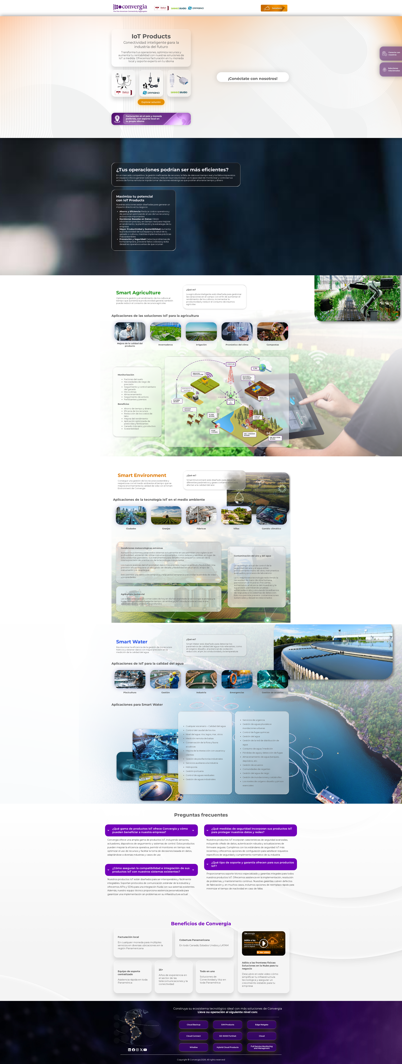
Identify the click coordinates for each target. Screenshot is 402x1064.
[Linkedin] (129, 1049)
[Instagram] (137, 1049)
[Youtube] (145, 1049)
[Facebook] (133, 1049)
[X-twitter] (141, 1049)
